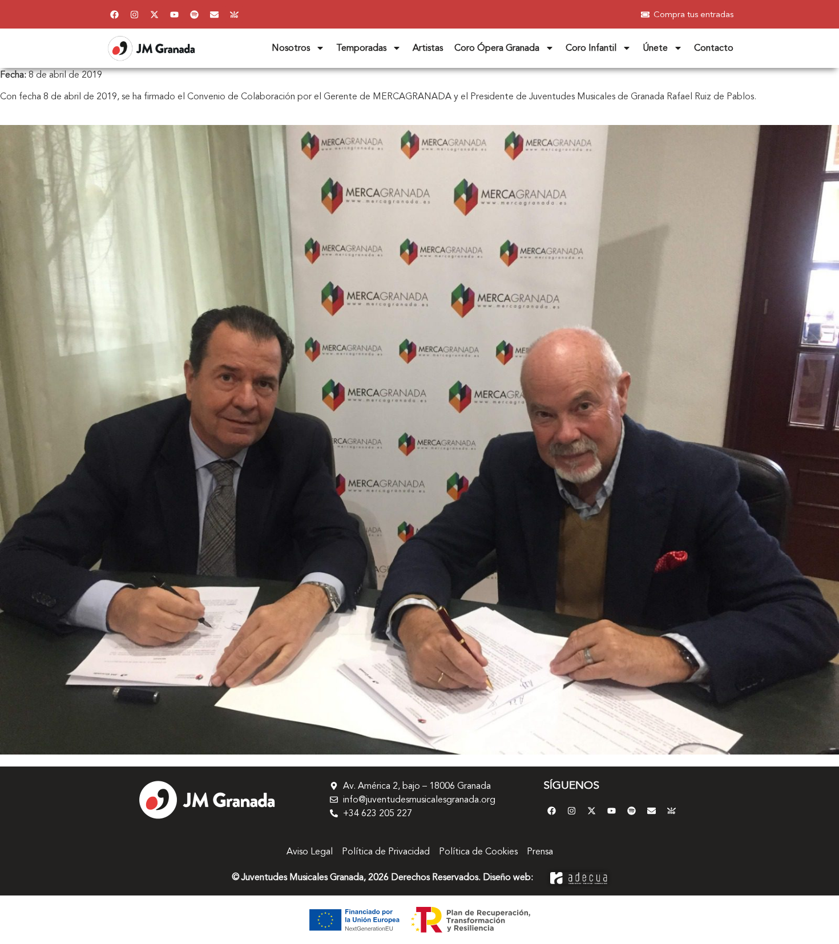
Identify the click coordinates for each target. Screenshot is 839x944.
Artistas (428, 48)
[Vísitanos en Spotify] (194, 14)
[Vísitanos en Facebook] (114, 14)
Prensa (540, 851)
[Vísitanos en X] (154, 14)
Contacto (713, 48)
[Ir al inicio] (206, 799)
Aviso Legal (310, 851)
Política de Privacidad (386, 851)
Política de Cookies (478, 851)
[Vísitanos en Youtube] (174, 14)
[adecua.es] (578, 877)
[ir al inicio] (151, 48)
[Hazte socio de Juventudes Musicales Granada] (234, 14)
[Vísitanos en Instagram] (134, 14)
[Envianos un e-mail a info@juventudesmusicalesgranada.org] (214, 14)
